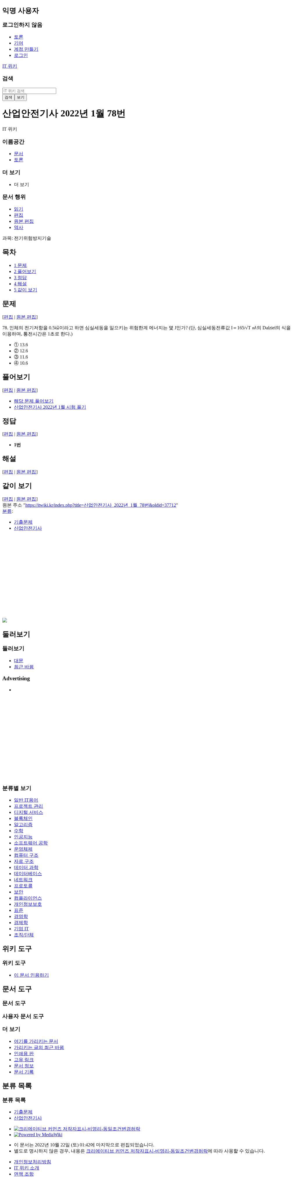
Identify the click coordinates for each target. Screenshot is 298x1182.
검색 (7, 78)
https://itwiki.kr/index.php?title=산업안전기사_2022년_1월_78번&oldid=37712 (100, 505)
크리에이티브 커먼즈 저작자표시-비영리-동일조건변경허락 (147, 1150)
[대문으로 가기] (4, 620)
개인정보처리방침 (32, 1161)
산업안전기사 (28, 528)
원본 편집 (26, 316)
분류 (7, 511)
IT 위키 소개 (26, 1167)
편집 (8, 316)
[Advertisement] (149, 577)
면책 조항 (24, 1173)
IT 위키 (9, 66)
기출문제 (23, 522)
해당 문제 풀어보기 (34, 400)
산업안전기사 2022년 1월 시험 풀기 (50, 407)
